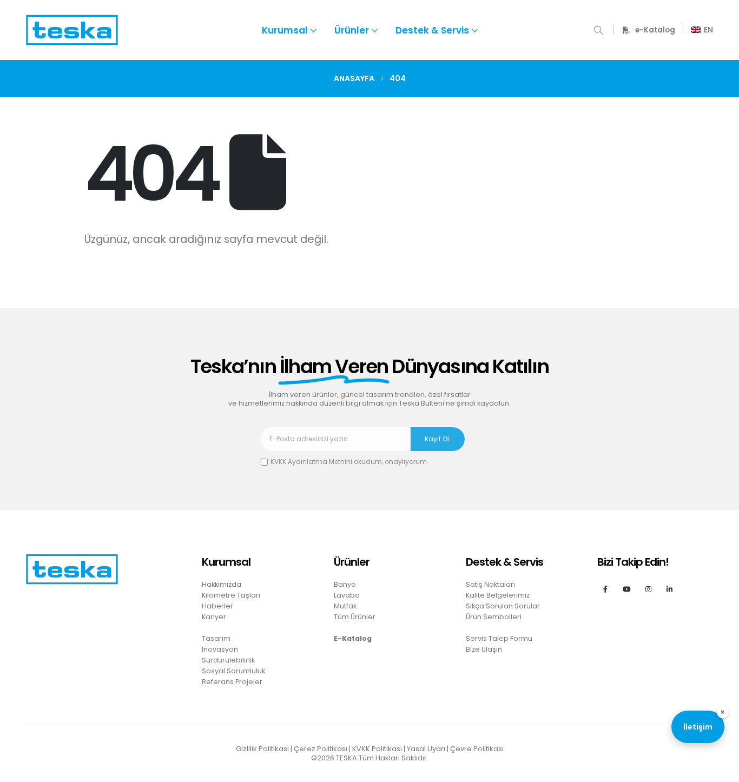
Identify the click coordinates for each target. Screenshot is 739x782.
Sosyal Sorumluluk (233, 670)
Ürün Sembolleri (494, 616)
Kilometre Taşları (231, 595)
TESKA (346, 758)
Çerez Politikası (320, 749)
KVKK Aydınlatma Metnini (311, 461)
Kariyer (214, 616)
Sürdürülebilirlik (228, 660)
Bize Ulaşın (484, 649)
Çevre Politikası (477, 749)
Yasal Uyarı (426, 749)
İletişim (697, 726)
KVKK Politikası (377, 749)
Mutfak (345, 606)
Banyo (345, 584)
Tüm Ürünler (354, 616)
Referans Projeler (232, 681)
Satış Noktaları (490, 584)
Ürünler (351, 30)
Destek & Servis (432, 30)
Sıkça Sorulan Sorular (503, 606)
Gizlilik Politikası (262, 749)
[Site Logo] (72, 30)
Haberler (217, 606)
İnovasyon (220, 649)
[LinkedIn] (669, 589)
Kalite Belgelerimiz (498, 595)
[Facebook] (605, 589)
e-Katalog (655, 30)
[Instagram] (648, 589)
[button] (598, 30)
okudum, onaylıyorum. (349, 461)
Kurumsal (285, 30)
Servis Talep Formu (499, 638)
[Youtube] (627, 589)
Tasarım (216, 638)
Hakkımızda (221, 584)
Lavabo (347, 595)
